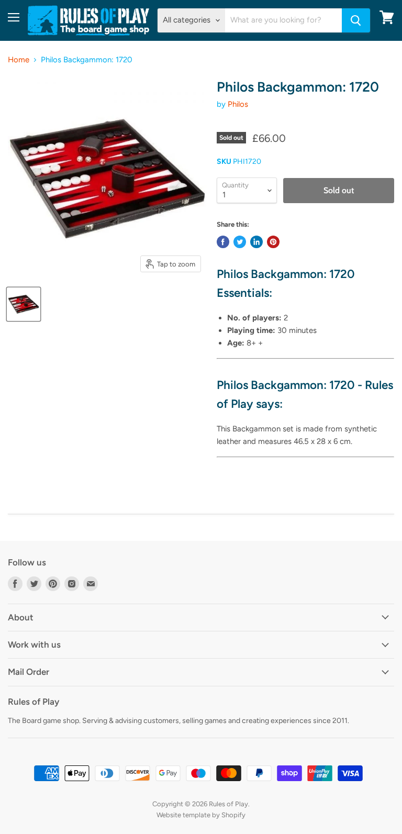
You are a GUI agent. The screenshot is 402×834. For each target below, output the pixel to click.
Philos (238, 104)
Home (18, 59)
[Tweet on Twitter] (239, 242)
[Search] (356, 20)
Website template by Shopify (201, 815)
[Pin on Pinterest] (273, 242)
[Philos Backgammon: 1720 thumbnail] (23, 304)
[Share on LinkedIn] (256, 242)
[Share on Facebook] (223, 242)
